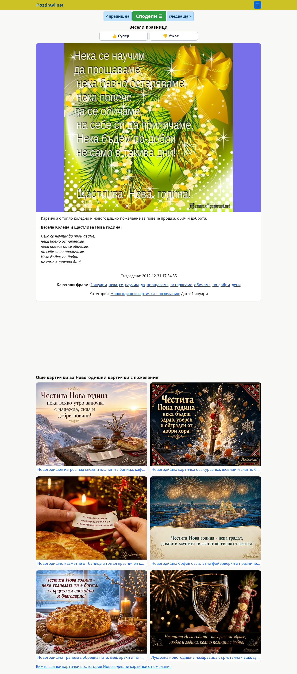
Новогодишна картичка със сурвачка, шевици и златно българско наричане (205, 469)
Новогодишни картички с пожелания (145, 293)
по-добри (221, 284)
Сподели (146, 16)
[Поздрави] (52, 5)
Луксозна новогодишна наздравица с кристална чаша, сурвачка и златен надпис (205, 657)
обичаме (202, 284)
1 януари (99, 284)
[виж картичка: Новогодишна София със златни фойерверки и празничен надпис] (205, 518)
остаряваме (181, 284)
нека (113, 284)
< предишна (118, 16)
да (143, 284)
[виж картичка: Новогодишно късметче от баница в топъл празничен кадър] (91, 518)
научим (132, 284)
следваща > (180, 16)
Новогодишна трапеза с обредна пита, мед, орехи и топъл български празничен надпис (91, 657)
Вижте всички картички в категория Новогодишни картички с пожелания (104, 666)
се (121, 284)
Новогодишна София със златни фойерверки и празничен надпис (205, 563)
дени (236, 284)
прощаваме (158, 284)
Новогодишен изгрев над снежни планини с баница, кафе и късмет (91, 469)
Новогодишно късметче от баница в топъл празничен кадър (91, 563)
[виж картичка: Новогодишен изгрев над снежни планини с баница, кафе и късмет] (91, 424)
